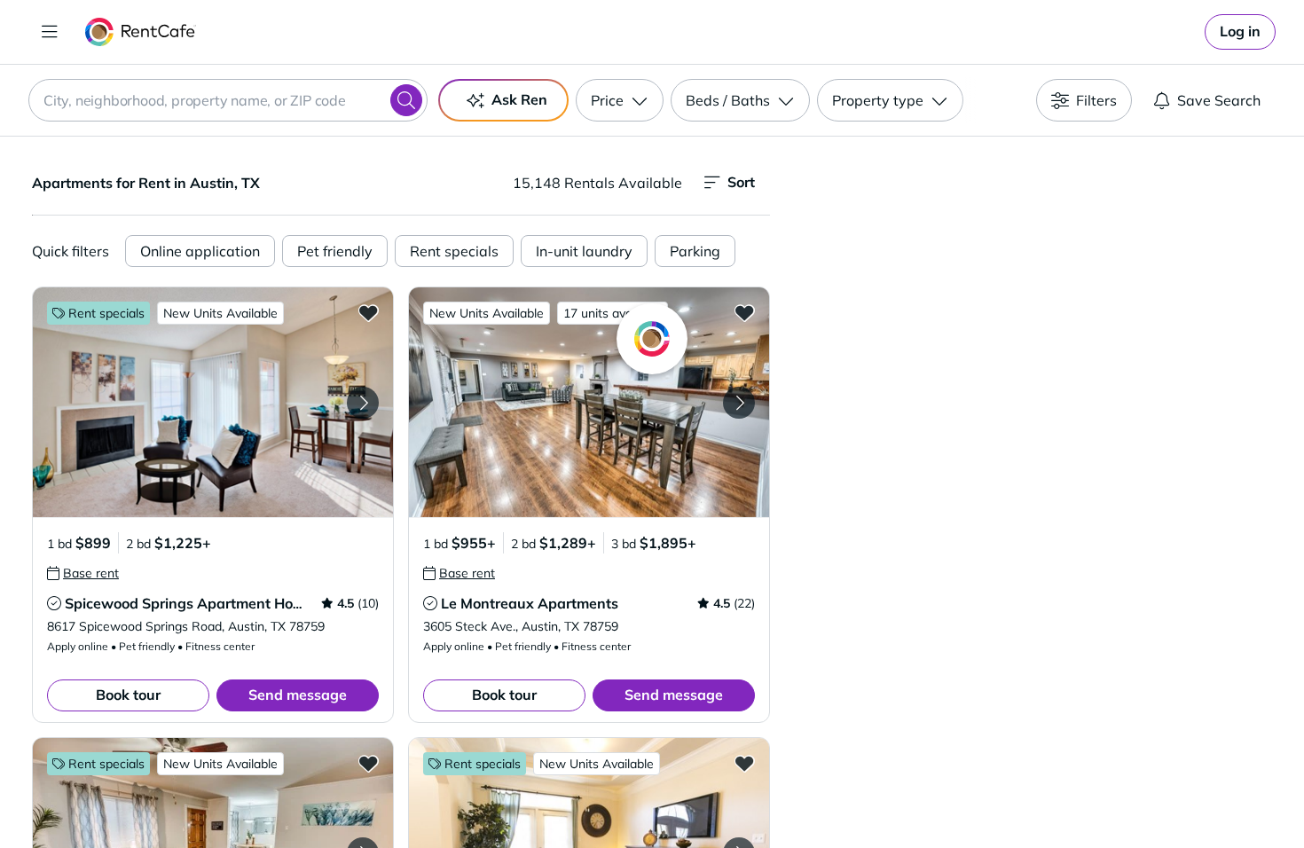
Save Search (1219, 100)
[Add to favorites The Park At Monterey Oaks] (744, 763)
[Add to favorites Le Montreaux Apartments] (744, 312)
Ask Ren (519, 99)
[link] (1240, 32)
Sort (741, 182)
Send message (297, 694)
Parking (695, 251)
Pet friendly (335, 251)
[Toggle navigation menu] (49, 32)
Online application (200, 251)
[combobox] (228, 100)
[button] (213, 402)
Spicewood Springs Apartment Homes (192, 603)
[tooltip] (83, 573)
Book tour (128, 694)
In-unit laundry (584, 251)
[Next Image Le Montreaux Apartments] (739, 403)
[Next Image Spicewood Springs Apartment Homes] (363, 403)
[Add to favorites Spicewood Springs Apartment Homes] (368, 312)
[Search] (406, 100)
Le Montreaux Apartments (529, 603)
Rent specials (454, 251)
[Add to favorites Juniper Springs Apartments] (368, 763)
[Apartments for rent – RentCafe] (140, 32)
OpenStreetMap (1127, 796)
